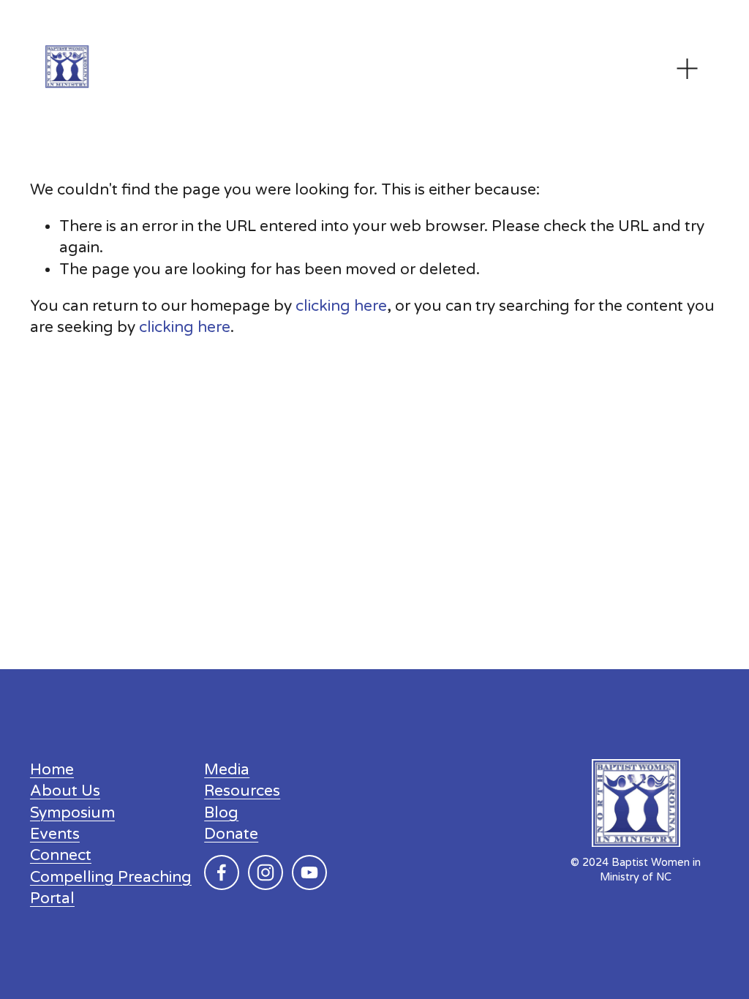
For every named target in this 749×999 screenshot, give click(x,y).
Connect (60, 855)
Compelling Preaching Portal (111, 888)
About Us (65, 791)
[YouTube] (309, 872)
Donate (231, 834)
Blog (221, 813)
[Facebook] (221, 872)
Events (55, 834)
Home (52, 770)
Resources (242, 791)
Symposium (72, 813)
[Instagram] (265, 872)
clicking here (341, 306)
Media (226, 770)
